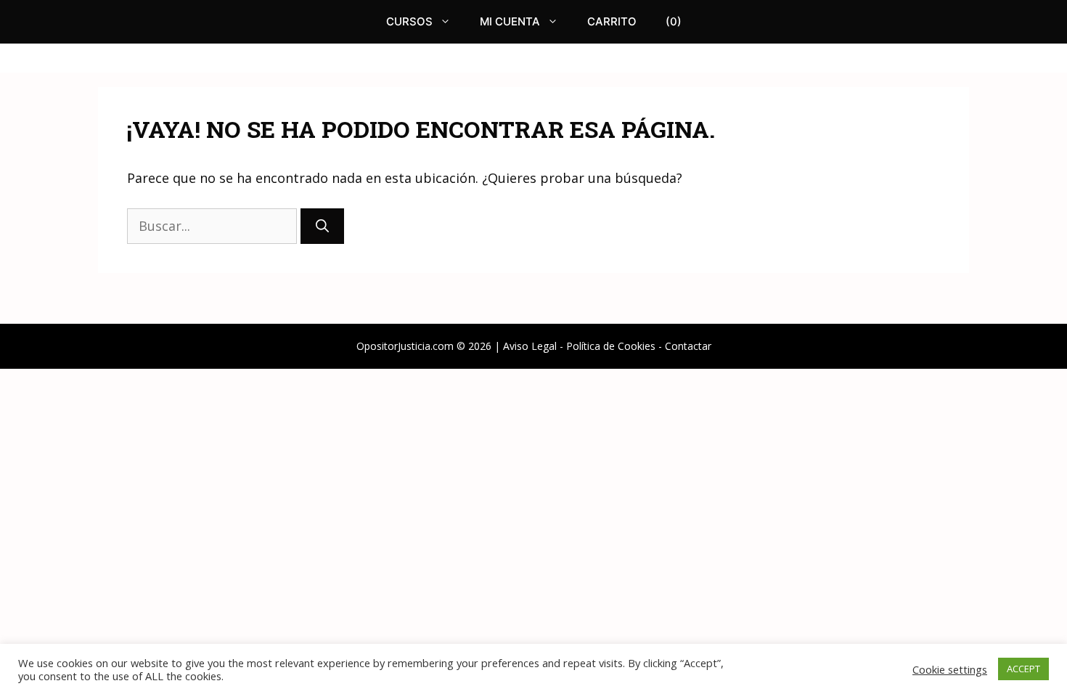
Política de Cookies (610, 346)
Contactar (688, 346)
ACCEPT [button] (1023, 668)
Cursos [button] (409, 21)
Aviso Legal (530, 346)
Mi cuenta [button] (510, 21)
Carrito (612, 21)
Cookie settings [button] (949, 669)
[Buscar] (322, 226)
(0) (674, 21)
